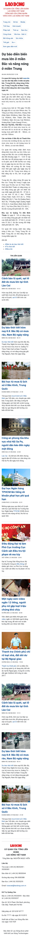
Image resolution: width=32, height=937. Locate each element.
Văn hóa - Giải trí (20, 34)
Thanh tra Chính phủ (9, 666)
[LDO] (16, 268)
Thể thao (6, 26)
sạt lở (14, 297)
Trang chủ (6, 22)
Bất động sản (8, 38)
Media (22, 22)
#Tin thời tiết (10, 247)
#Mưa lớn (8, 249)
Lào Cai (4, 456)
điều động (20, 564)
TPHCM (16, 511)
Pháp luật (6, 30)
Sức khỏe (19, 38)
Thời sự (16, 30)
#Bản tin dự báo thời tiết (14, 244)
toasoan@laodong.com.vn (16, 886)
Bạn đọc (24, 30)
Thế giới (6, 42)
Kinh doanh (17, 26)
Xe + (13, 42)
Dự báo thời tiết (8, 342)
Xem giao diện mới (10, 46)
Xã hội (15, 22)
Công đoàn (7, 34)
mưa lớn (26, 78)
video (4, 619)
